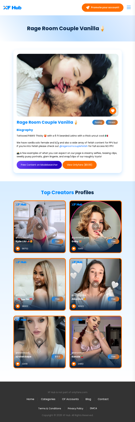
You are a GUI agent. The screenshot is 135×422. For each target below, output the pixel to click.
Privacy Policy (75, 408)
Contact (103, 399)
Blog (88, 399)
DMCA (93, 408)
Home (30, 399)
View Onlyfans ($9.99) (79, 164)
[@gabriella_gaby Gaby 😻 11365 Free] (95, 226)
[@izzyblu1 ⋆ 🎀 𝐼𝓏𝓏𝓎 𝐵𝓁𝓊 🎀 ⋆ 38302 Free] (39, 284)
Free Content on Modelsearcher (39, 164)
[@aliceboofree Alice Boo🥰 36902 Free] (95, 284)
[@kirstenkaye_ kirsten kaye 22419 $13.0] (39, 341)
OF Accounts (70, 399)
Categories (48, 399)
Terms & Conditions (49, 408)
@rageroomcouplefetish (73, 146)
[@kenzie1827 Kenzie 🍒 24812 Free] (95, 341)
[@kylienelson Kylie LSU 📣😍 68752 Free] (39, 226)
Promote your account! (105, 7)
